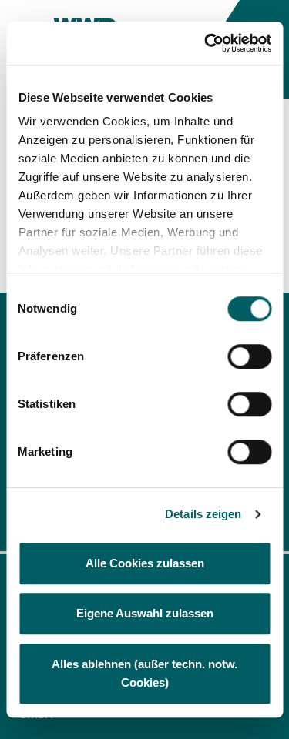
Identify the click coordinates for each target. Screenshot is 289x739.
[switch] (249, 356)
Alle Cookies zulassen (145, 563)
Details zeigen (203, 513)
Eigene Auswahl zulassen (144, 613)
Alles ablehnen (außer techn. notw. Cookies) (144, 673)
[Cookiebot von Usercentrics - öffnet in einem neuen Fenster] (205, 43)
